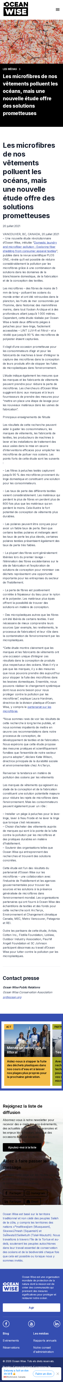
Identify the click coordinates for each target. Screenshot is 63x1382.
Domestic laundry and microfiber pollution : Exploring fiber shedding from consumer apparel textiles (30, 247)
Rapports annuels (44, 1340)
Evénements (11, 1340)
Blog (6, 1333)
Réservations (11, 1347)
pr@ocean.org (12, 997)
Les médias (10, 69)
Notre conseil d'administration (43, 1350)
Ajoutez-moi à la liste (22, 1147)
